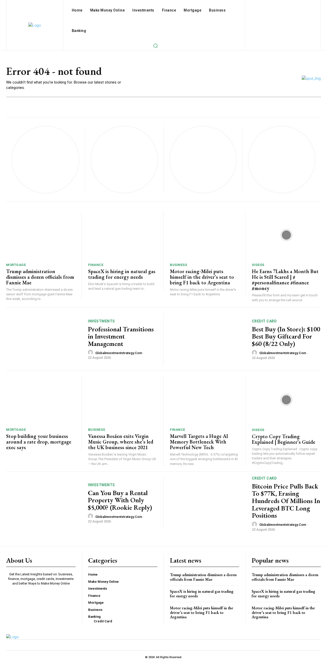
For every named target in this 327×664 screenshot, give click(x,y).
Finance (95, 264)
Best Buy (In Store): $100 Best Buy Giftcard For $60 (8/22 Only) (286, 336)
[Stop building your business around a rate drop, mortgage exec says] (40, 400)
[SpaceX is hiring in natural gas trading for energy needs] (122, 235)
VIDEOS (258, 264)
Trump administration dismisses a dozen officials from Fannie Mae (40, 277)
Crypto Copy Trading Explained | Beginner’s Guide (283, 439)
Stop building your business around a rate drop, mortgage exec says (38, 442)
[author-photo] (91, 352)
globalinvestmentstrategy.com (118, 353)
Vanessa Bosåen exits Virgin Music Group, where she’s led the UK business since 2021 (120, 442)
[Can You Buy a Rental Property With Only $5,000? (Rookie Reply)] (43, 502)
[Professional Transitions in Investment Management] (43, 339)
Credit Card (264, 321)
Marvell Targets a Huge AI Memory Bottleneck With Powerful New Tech (199, 442)
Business (178, 264)
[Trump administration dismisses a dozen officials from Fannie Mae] (40, 235)
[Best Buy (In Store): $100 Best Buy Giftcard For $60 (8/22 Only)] (208, 339)
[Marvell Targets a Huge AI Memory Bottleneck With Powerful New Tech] (204, 400)
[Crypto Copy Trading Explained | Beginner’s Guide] (286, 400)
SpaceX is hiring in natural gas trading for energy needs (121, 274)
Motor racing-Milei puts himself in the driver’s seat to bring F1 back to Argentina (202, 277)
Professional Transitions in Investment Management (121, 336)
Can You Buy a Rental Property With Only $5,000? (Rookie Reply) (120, 500)
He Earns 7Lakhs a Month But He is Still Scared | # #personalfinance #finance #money (285, 280)
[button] (155, 45)
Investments (101, 321)
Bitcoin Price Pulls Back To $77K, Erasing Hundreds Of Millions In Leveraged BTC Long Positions (286, 501)
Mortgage (16, 264)
